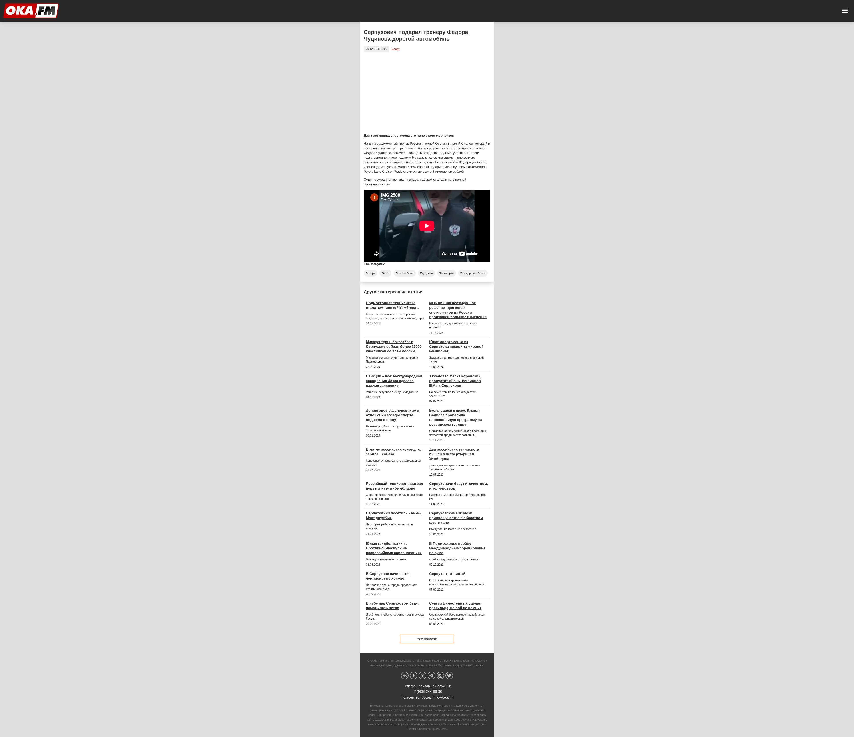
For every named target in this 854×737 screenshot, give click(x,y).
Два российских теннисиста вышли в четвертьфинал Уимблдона (454, 454)
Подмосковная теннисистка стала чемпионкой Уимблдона (392, 305)
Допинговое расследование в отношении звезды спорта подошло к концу (392, 415)
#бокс (385, 273)
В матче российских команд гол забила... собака (394, 451)
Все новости (427, 639)
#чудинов (426, 273)
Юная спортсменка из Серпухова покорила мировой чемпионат (456, 346)
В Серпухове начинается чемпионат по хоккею (388, 576)
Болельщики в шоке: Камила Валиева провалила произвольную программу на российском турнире (455, 417)
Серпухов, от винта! (447, 574)
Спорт (396, 49)
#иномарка (446, 273)
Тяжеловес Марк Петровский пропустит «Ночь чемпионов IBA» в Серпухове (455, 380)
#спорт (370, 273)
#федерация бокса (472, 273)
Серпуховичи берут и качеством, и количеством (458, 486)
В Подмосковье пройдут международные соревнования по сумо (457, 548)
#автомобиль (404, 273)
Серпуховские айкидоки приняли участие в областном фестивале (456, 517)
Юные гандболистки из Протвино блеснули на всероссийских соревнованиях (394, 548)
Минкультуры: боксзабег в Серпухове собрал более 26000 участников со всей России (394, 346)
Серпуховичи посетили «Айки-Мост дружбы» (393, 515)
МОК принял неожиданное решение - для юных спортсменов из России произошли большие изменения (458, 310)
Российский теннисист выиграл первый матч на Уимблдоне (394, 486)
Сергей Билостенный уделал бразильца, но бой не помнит (455, 605)
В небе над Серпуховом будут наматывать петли (393, 605)
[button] (845, 11)
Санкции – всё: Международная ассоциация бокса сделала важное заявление (394, 380)
